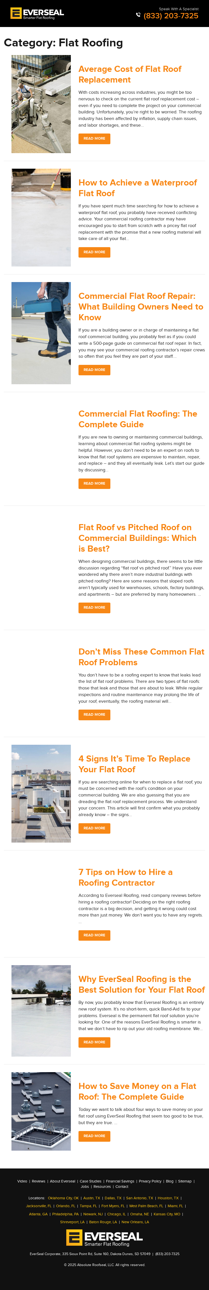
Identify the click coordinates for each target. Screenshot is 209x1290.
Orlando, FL (65, 1206)
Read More (94, 138)
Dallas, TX (113, 1198)
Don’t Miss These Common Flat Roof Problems (141, 657)
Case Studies (90, 1181)
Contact (121, 1187)
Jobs (85, 1187)
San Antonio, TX (139, 1198)
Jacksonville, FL (38, 1206)
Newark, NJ (93, 1214)
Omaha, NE (139, 1214)
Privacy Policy (150, 1181)
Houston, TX (168, 1198)
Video (22, 1181)
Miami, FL (175, 1206)
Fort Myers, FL (113, 1206)
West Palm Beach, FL (146, 1206)
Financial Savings (120, 1181)
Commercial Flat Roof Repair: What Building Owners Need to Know (141, 307)
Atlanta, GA (38, 1214)
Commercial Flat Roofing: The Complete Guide (138, 419)
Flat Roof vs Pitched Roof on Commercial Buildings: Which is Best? (138, 538)
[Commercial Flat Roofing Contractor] (37, 13)
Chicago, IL (116, 1214)
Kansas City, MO (167, 1214)
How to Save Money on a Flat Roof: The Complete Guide (137, 1091)
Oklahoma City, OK (63, 1198)
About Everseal (62, 1181)
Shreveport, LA (72, 1222)
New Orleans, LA (135, 1222)
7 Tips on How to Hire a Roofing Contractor (126, 877)
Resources (102, 1187)
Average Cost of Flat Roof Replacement (130, 74)
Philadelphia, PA (65, 1214)
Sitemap (185, 1181)
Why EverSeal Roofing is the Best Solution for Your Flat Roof (142, 984)
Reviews (38, 1181)
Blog (170, 1181)
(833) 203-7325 (170, 16)
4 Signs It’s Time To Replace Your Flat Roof (134, 764)
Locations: (37, 1198)
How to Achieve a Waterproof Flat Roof (138, 188)
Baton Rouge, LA (103, 1222)
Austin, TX (91, 1198)
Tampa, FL (88, 1206)
